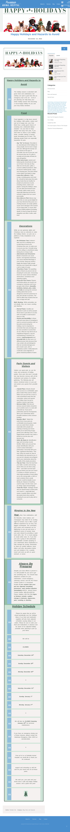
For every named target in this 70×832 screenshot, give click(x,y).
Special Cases (51, 97)
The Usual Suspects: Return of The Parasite (57, 125)
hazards (54, 110)
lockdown (58, 111)
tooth (63, 103)
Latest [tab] (58, 55)
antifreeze (56, 108)
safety (49, 108)
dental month (50, 112)
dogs (60, 104)
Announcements (51, 88)
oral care (55, 112)
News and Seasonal (30, 810)
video (63, 106)
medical (54, 104)
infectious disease (55, 105)
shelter (64, 105)
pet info (49, 102)
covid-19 (53, 111)
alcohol (52, 108)
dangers (49, 105)
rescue (61, 105)
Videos (49, 103)
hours (61, 107)
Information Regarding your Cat (59, 66)
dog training (59, 110)
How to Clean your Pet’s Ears (60, 77)
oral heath (60, 106)
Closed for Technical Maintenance (55, 128)
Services (49, 4)
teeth (57, 104)
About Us (42, 4)
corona (64, 111)
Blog (54, 4)
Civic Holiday (50, 119)
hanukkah (61, 108)
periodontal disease (55, 107)
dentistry (65, 107)
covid (62, 104)
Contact (58, 4)
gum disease (54, 106)
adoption (49, 106)
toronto (61, 111)
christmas (50, 104)
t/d (58, 112)
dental (56, 103)
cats (61, 103)
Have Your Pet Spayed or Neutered (55, 117)
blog (59, 103)
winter (51, 110)
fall (65, 103)
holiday (60, 112)
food (65, 104)
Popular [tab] (51, 55)
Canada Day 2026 (52, 122)
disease (49, 107)
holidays (53, 103)
